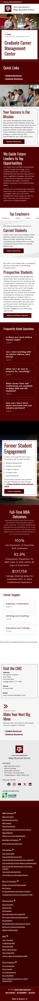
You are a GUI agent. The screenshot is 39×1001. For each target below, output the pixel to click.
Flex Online (6, 850)
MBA (4, 936)
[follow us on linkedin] (30, 785)
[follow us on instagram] (14, 785)
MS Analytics (7, 908)
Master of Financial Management (14, 885)
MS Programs (7, 901)
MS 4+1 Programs (9, 881)
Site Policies (10, 992)
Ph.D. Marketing (8, 975)
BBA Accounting (8, 817)
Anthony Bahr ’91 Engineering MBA (14, 956)
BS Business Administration (12, 844)
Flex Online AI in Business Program (15, 875)
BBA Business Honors (10, 820)
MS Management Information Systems (16, 891)
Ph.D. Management (9, 972)
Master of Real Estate (10, 930)
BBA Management (8, 826)
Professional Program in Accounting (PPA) (17, 895)
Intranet (32, 992)
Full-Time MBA (7, 940)
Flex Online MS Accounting (12, 857)
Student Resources (13, 76)
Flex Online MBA (8, 854)
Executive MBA (7, 946)
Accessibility (22, 992)
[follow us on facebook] (9, 785)
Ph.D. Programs (8, 962)
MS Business (6, 911)
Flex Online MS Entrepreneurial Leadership (18, 860)
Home (9, 34)
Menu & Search (18, 999)
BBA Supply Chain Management (13, 836)
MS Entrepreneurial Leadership (13, 914)
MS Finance (6, 888)
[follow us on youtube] (19, 785)
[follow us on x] (24, 785)
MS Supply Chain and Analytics (13, 927)
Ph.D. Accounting (8, 966)
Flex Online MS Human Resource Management (19, 863)
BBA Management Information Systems (16, 829)
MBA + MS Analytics (9, 949)
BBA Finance (6, 823)
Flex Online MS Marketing (11, 872)
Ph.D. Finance (7, 969)
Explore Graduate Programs (17, 315)
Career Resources (13, 251)
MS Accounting (7, 904)
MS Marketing (7, 920)
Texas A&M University (12, 2)
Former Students (14, 491)
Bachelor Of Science (10, 840)
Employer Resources (14, 79)
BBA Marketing (7, 833)
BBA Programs (8, 813)
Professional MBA (8, 943)
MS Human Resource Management (15, 917)
